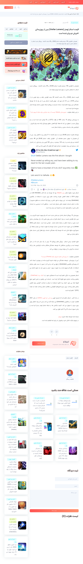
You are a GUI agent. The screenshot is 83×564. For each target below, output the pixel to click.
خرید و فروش (16, 42)
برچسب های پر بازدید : (73, 2)
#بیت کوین (56, 2)
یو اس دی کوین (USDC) (45, 298)
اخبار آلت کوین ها (65, 398)
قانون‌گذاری (12, 392)
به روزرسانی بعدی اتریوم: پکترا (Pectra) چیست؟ (54, 257)
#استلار (76, 358)
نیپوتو (60, 317)
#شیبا (31, 2)
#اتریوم (63, 2)
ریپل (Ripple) (61, 193)
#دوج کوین (43, 2)
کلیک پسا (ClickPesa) (37, 275)
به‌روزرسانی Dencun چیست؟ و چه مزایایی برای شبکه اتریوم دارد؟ (48, 112)
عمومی (13, 161)
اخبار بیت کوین (11, 88)
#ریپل (36, 2)
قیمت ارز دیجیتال (8, 7)
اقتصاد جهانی (12, 459)
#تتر (49, 2)
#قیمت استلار (69, 358)
